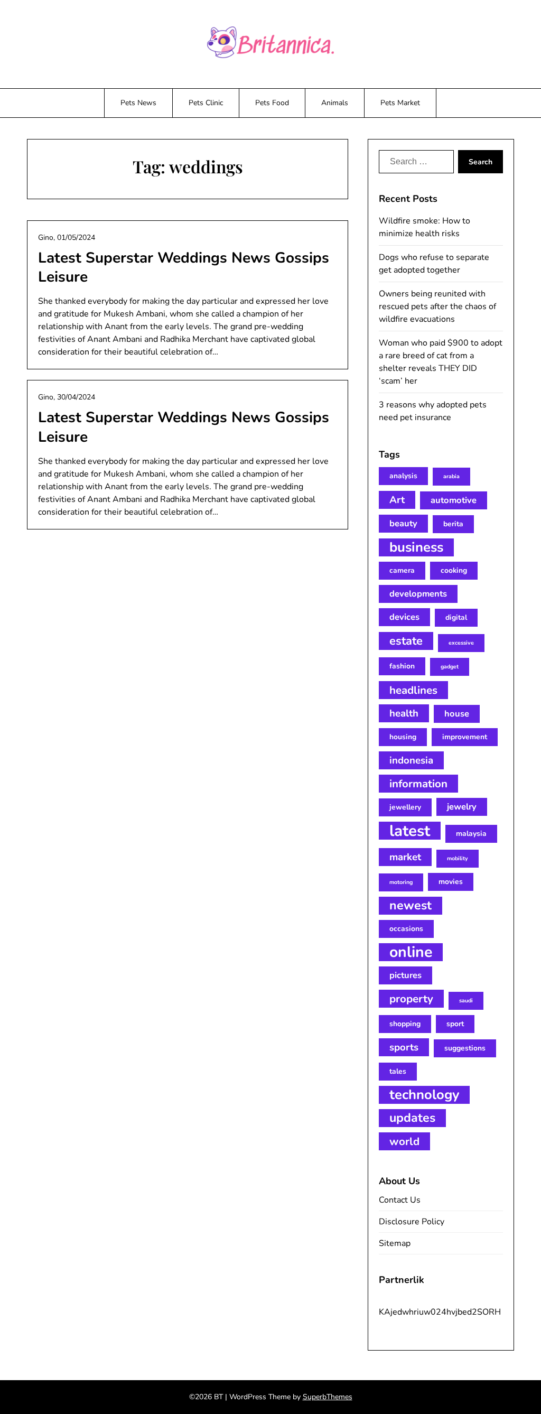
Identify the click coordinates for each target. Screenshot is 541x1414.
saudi (466, 1000)
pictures (405, 975)
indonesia (411, 760)
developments (418, 594)
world (404, 1141)
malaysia (471, 834)
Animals (334, 103)
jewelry (462, 807)
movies (451, 882)
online (410, 952)
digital (456, 617)
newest (410, 905)
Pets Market (400, 103)
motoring (401, 882)
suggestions (465, 1048)
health (403, 713)
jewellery (405, 807)
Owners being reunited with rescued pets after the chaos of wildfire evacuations (437, 306)
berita (453, 524)
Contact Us (400, 1200)
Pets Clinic (206, 103)
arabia (451, 476)
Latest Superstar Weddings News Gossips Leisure (183, 267)
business (416, 547)
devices (404, 617)
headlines (413, 690)
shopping (405, 1024)
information (418, 783)
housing (402, 737)
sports (403, 1047)
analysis (403, 476)
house (456, 714)
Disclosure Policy (411, 1221)
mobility (457, 858)
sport (455, 1024)
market (405, 857)
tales (397, 1071)
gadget (450, 667)
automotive (454, 500)
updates (412, 1118)
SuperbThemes (327, 1397)
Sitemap (395, 1243)
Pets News (138, 103)
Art (397, 500)
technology (424, 1095)
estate (406, 641)
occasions (406, 929)
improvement (464, 737)
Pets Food (272, 103)
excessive (461, 643)
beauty (403, 523)
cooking (454, 570)
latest (409, 831)
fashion (402, 666)
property (411, 998)
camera (402, 570)
